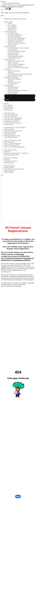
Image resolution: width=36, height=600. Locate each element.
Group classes (12, 49)
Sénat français (12, 89)
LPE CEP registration (15, 35)
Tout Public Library (14, 57)
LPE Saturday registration (17, 38)
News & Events (13, 92)
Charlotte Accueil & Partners (18, 90)
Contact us (11, 30)
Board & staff (12, 28)
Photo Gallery (12, 93)
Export (3, 1)
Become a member (14, 79)
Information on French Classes (18, 48)
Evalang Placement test (16, 61)
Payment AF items (14, 82)
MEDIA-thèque (13, 87)
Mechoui (11, 72)
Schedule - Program (15, 41)
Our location (12, 26)
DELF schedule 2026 (15, 66)
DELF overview (13, 62)
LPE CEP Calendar (14, 36)
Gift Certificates (13, 54)
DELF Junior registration (16, 64)
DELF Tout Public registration (18, 67)
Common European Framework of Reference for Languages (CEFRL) (17, 259)
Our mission (12, 25)
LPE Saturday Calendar (16, 40)
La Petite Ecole (13, 33)
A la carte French (14, 53)
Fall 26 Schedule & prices (16, 51)
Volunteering (12, 84)
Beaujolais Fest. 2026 (15, 75)
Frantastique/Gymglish (16, 56)
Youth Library (12, 44)
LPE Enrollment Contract (16, 43)
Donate (10, 80)
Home (10, 23)
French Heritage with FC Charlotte (20, 74)
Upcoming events (14, 71)
